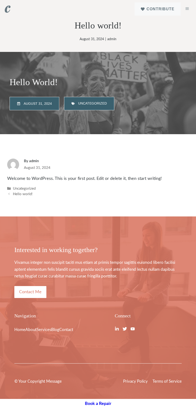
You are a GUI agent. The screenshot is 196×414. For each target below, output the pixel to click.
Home (19, 330)
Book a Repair (98, 404)
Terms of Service (167, 381)
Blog (55, 330)
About (31, 330)
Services (44, 330)
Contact (66, 330)
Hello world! (23, 194)
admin (111, 39)
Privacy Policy (135, 381)
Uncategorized (24, 188)
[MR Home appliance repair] (8, 9)
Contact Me (30, 292)
